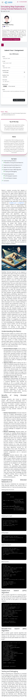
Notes (3, 89)
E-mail (3, 61)
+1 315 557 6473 (22, 2)
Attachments (5, 84)
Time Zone (4, 79)
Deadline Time (5, 75)
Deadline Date (5, 70)
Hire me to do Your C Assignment (11, 39)
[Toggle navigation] (2, 2)
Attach (5, 86)
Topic (3, 66)
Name (3, 56)
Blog (6, 111)
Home (2, 111)
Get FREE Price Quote (19, 100)
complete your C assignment (16, 203)
